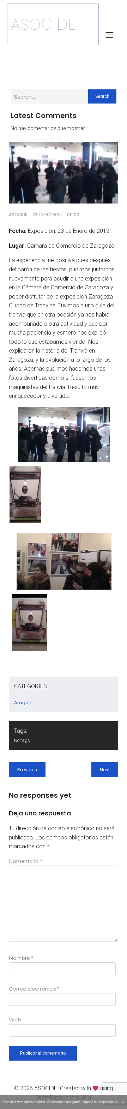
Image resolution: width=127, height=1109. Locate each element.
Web (15, 1019)
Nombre (21, 958)
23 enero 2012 (47, 215)
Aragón (22, 702)
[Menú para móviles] (109, 35)
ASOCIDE (18, 215)
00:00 (73, 215)
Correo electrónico (34, 988)
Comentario (25, 861)
